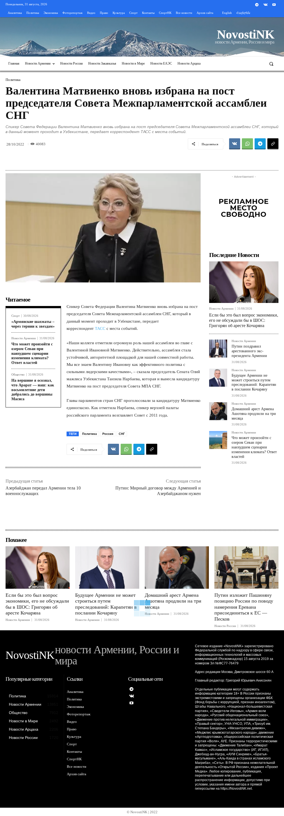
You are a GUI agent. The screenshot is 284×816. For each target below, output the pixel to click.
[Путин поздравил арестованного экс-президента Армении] (218, 349)
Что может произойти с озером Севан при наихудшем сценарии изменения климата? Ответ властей (32, 353)
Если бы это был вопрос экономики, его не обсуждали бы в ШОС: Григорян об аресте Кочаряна (243, 320)
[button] (271, 64)
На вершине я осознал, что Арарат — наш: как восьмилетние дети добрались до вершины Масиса (32, 389)
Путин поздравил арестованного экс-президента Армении (249, 351)
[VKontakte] (265, 5)
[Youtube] (274, 5)
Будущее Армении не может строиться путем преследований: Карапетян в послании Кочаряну (254, 382)
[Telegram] (256, 5)
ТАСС (100, 328)
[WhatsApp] (247, 143)
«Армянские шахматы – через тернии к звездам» (33, 324)
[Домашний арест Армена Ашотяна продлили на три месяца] (218, 411)
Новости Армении (23, 338)
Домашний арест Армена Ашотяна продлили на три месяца (254, 413)
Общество (18, 374)
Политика (13, 79)
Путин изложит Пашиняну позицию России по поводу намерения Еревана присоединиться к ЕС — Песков (243, 607)
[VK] (234, 143)
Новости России (225, 626)
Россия (107, 433)
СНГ (122, 433)
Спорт (15, 315)
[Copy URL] (272, 143)
